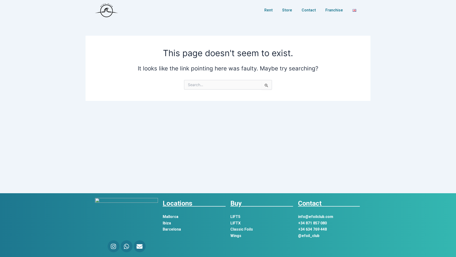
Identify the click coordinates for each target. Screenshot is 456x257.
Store (287, 10)
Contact (309, 10)
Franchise (334, 10)
